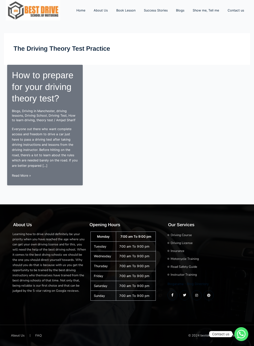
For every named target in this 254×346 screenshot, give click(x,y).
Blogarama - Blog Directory (188, 284)
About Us (101, 10)
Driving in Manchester (38, 111)
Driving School (36, 115)
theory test (45, 120)
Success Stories (156, 10)
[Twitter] (185, 295)
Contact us (236, 10)
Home (80, 10)
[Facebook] (172, 295)
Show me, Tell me (206, 10)
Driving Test (58, 115)
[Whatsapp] (241, 334)
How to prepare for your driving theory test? (42, 86)
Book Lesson (126, 10)
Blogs (180, 10)
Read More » (21, 175)
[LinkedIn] (197, 295)
